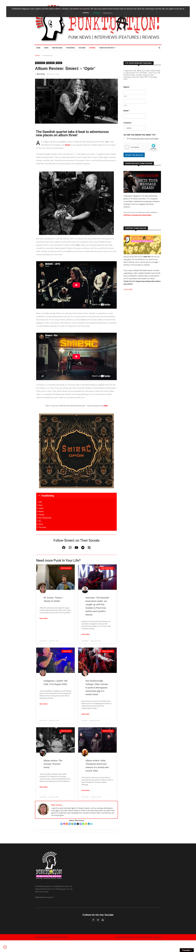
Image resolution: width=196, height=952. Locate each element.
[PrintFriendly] (91, 824)
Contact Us (157, 937)
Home (38, 48)
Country (128, 123)
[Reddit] (67, 824)
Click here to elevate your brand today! (137, 215)
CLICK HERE (128, 289)
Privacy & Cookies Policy (144, 937)
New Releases (57, 48)
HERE (105, 406)
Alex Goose (41, 74)
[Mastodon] (80, 824)
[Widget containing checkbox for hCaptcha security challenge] (141, 147)
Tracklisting (47, 495)
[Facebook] (64, 547)
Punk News (50, 63)
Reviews (92, 48)
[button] (76, 496)
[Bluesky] (75, 824)
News (46, 48)
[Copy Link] (86, 824)
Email (127, 111)
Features (82, 48)
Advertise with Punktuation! (124, 937)
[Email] (72, 824)
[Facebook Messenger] (70, 824)
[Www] (89, 547)
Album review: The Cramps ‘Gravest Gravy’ (53, 764)
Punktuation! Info (106, 48)
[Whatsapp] (83, 824)
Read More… (108, 13)
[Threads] (78, 824)
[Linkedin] (89, 824)
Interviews (70, 48)
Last (125, 105)
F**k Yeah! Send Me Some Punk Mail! (142, 139)
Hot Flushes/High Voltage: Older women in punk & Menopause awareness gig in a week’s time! (97, 687)
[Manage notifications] (5, 947)
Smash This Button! (134, 155)
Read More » (44, 618)
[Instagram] (70, 547)
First (125, 96)
